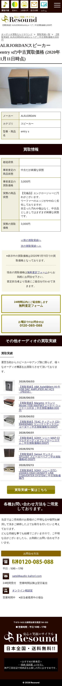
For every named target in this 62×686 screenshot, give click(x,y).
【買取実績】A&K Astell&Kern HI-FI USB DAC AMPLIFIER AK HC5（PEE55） (39, 389)
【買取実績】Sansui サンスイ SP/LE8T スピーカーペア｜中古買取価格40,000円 (40, 457)
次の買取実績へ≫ (31, 245)
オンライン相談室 (22, 590)
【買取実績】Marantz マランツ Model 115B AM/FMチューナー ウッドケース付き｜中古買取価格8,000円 (40, 406)
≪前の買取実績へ (31, 240)
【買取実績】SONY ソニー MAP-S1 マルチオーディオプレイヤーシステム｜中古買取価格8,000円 (39, 440)
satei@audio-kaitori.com (27, 576)
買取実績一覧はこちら (31, 490)
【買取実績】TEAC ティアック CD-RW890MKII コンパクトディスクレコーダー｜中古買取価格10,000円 (39, 424)
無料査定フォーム (37, 272)
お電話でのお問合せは (31, 323)
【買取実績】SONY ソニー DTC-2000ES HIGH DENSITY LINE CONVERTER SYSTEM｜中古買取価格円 (40, 474)
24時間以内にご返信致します (31, 303)
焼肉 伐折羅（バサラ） (32, 664)
